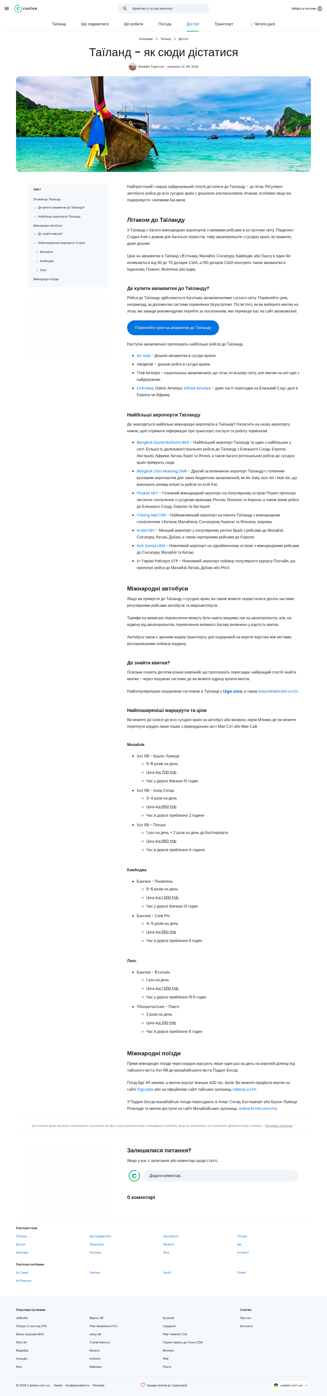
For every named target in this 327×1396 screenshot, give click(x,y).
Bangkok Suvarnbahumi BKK (163, 442)
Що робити (133, 24)
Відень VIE (96, 1318)
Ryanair (168, 1318)
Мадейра (22, 1350)
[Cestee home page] (25, 8)
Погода (164, 24)
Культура (22, 1252)
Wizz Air (21, 1342)
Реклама (98, 1385)
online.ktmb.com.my (258, 1108)
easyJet (95, 1334)
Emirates (145, 388)
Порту (167, 1367)
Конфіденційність (78, 1385)
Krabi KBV (146, 530)
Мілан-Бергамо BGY (30, 1334)
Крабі (167, 1272)
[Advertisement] (68, 326)
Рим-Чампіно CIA (175, 1334)
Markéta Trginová (151, 67)
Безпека (95, 1252)
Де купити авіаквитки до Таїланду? (61, 207)
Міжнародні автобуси (47, 226)
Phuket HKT (147, 493)
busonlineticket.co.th (278, 691)
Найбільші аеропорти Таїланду (59, 216)
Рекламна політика (279, 1126)
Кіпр (19, 1367)
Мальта (95, 1350)
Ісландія (21, 1359)
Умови (58, 1385)
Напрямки (146, 39)
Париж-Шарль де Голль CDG (183, 1342)
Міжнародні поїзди (46, 279)
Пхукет (242, 1272)
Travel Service (100, 1342)
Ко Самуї (22, 1272)
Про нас (245, 1318)
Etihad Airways (197, 388)
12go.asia (232, 691)
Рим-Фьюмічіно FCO (103, 1326)
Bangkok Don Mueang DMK (162, 471)
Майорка (95, 1367)
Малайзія (46, 252)
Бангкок (95, 1272)
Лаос (43, 270)
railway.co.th (244, 1089)
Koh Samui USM (151, 545)
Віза (166, 1252)
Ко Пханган (23, 1281)
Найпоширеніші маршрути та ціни (61, 243)
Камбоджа (47, 261)
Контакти (246, 1326)
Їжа (239, 1244)
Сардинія (169, 1326)
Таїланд (59, 24)
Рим (165, 1359)
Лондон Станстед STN (31, 1326)
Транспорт (223, 24)
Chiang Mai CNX (151, 515)
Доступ (193, 24)
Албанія (95, 1359)
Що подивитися (95, 24)
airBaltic (22, 1318)
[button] (7, 8)
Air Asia (143, 355)
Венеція (168, 1350)
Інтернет (243, 1252)
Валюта (169, 1244)
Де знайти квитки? (50, 234)
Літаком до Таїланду (47, 199)
